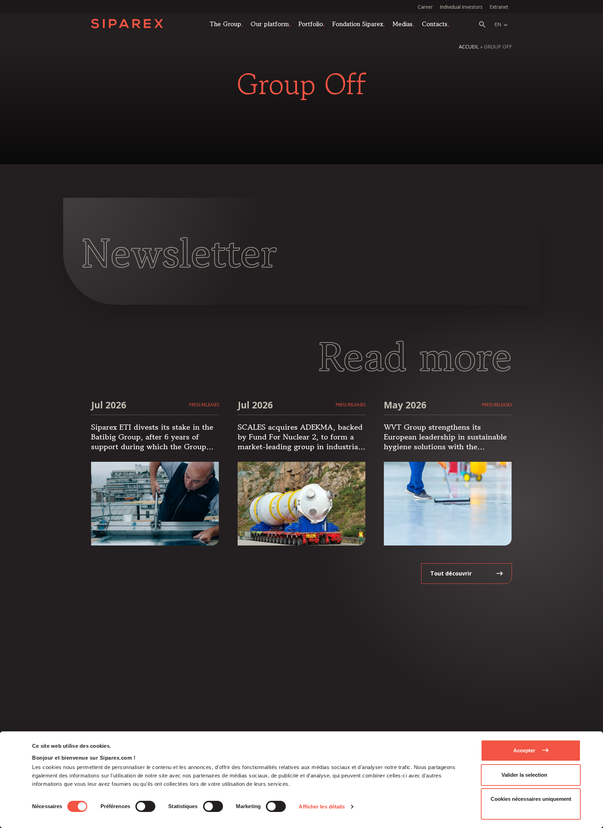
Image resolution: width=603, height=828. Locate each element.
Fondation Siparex (357, 23)
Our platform (270, 23)
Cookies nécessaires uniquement (531, 799)
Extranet (499, 6)
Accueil (469, 46)
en (497, 24)
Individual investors (461, 6)
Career (425, 6)
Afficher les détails (322, 807)
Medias (402, 23)
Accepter (524, 750)
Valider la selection (524, 775)
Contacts (434, 23)
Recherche (482, 24)
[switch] (145, 806)
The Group (225, 23)
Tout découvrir (451, 573)
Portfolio (310, 23)
